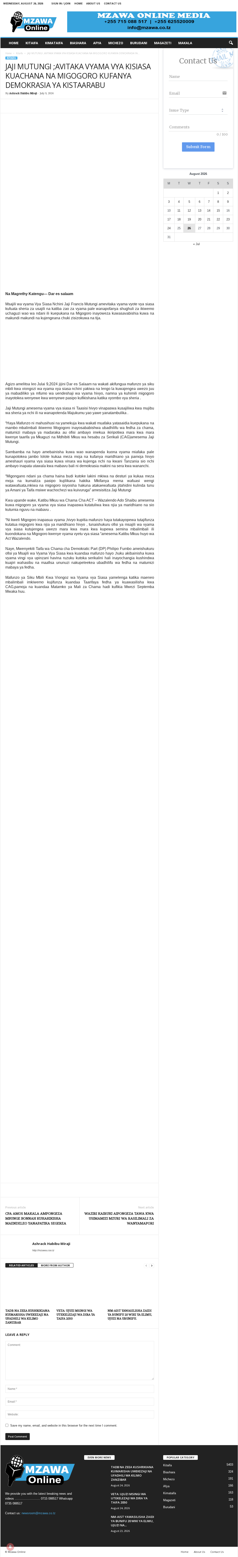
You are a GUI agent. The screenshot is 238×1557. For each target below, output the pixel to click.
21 (208, 219)
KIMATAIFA (54, 43)
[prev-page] (146, 1265)
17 (169, 219)
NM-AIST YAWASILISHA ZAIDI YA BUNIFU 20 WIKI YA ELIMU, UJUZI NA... (132, 1521)
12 (189, 210)
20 (199, 219)
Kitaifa (19, 53)
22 (218, 219)
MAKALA (185, 43)
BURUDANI (138, 43)
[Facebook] (10, 106)
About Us (93, 3)
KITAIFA (32, 43)
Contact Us (112, 3)
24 (169, 228)
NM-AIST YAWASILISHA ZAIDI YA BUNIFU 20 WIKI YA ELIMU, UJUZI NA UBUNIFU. (130, 1314)
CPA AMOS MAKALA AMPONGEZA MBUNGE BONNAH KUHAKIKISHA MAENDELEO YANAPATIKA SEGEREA (35, 1218)
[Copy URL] (84, 106)
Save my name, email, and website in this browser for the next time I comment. (63, 1425)
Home (78, 3)
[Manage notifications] (10, 1546)
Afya (166, 1486)
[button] (231, 43)
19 (189, 219)
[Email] (63, 106)
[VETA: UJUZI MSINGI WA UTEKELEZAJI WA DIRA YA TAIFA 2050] (79, 1289)
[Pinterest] (31, 106)
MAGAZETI (162, 43)
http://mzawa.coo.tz (43, 1250)
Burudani (169, 1507)
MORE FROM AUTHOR (55, 1265)
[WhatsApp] (42, 106)
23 (228, 219)
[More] (96, 106)
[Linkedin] (52, 106)
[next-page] (151, 1265)
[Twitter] (20, 106)
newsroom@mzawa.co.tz (39, 1513)
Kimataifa (169, 1493)
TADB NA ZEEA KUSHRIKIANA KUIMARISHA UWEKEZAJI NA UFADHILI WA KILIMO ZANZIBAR (132, 1473)
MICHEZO (115, 43)
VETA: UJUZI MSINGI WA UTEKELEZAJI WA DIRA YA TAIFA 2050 (75, 1314)
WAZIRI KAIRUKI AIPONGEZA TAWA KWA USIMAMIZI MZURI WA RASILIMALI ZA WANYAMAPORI (119, 1218)
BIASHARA (78, 43)
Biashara (169, 1472)
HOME (14, 43)
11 (178, 210)
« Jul (196, 244)
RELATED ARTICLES (21, 1265)
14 (208, 210)
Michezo (169, 1479)
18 (179, 219)
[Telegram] (74, 106)
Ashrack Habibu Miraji (23, 93)
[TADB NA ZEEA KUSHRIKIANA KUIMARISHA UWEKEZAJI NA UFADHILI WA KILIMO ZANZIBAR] (28, 1289)
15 (218, 210)
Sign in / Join (60, 3)
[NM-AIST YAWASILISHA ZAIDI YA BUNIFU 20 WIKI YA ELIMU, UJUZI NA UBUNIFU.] (131, 1289)
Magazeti (169, 1500)
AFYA (97, 43)
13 (199, 210)
